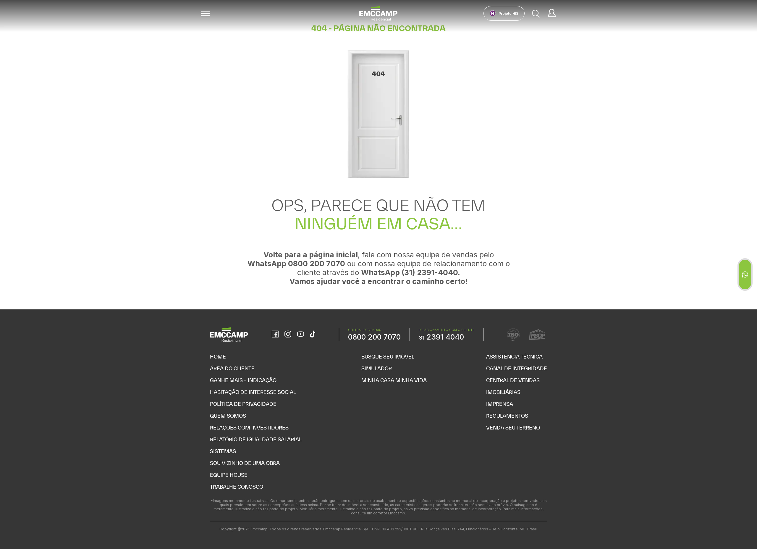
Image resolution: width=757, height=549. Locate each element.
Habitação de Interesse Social (253, 392)
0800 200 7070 (374, 336)
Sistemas (223, 451)
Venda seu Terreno (513, 427)
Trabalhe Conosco (236, 487)
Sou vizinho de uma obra (245, 463)
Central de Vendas (513, 380)
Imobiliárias (503, 392)
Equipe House (229, 475)
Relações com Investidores (249, 427)
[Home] (378, 13)
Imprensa (499, 404)
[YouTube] (300, 334)
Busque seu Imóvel (387, 356)
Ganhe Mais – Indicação (243, 380)
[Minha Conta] (552, 13)
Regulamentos (507, 416)
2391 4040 (441, 336)
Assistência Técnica (514, 356)
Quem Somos (228, 416)
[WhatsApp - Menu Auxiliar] (745, 274)
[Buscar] (536, 13)
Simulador (376, 368)
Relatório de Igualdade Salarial (256, 439)
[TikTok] (312, 334)
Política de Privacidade (243, 404)
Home (218, 356)
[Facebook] (275, 334)
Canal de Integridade (516, 368)
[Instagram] (287, 334)
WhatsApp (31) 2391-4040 (409, 272)
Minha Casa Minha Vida (394, 380)
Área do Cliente (232, 368)
